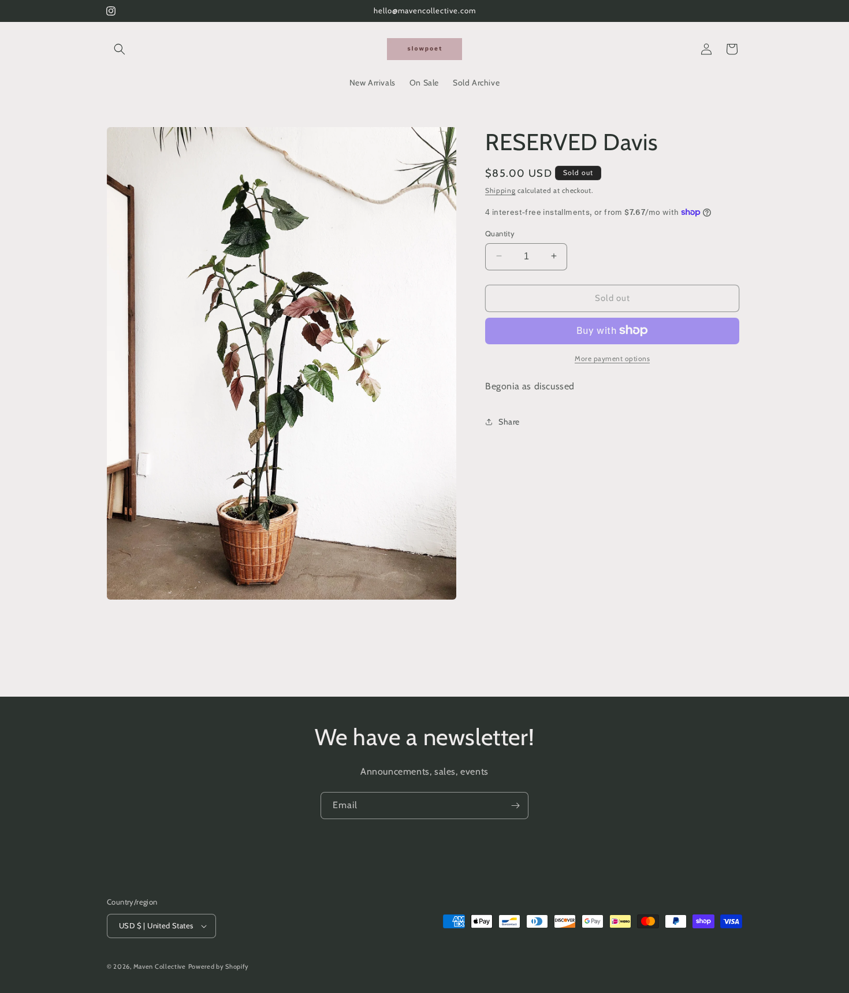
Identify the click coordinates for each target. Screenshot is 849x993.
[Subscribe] (515, 805)
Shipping (500, 190)
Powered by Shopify (219, 966)
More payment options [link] (612, 358)
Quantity (500, 232)
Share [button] (509, 421)
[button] (119, 49)
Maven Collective (159, 966)
